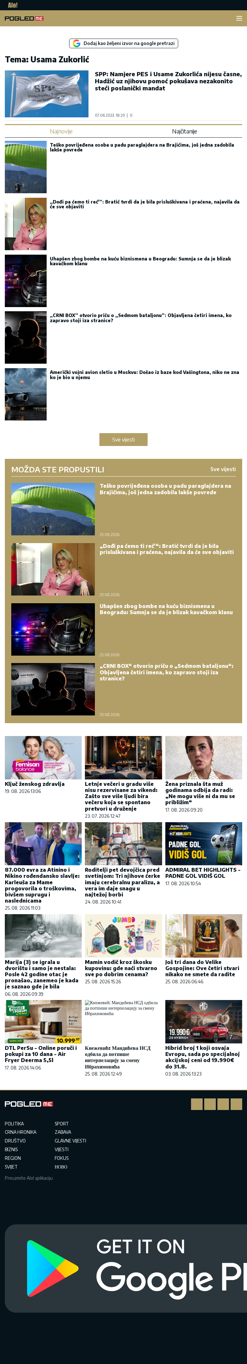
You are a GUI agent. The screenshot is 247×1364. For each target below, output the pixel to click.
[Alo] (11, 5)
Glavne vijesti (70, 1140)
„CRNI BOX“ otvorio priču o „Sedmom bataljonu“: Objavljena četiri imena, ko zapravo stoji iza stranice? (141, 318)
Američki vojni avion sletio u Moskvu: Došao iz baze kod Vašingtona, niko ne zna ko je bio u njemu (144, 374)
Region (13, 1158)
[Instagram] (210, 1104)
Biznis (11, 1149)
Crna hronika (20, 1132)
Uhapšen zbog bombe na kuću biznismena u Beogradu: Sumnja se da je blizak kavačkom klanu (140, 261)
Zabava (63, 1132)
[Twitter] (223, 1104)
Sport (62, 1123)
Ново (61, 1166)
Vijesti (62, 1149)
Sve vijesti (123, 439)
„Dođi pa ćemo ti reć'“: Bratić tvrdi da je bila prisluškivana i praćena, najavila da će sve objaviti (145, 204)
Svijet (11, 1166)
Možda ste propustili (57, 469)
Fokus (62, 1158)
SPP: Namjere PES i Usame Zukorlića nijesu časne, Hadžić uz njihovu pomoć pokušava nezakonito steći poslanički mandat (168, 81)
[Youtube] (236, 1104)
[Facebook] (197, 1104)
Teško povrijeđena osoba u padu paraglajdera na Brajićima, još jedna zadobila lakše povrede (142, 147)
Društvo (15, 1140)
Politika (14, 1123)
